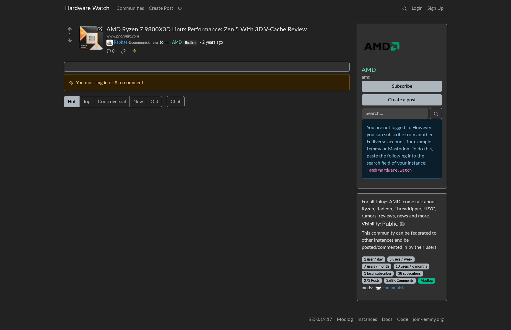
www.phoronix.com (122, 36)
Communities (130, 8)
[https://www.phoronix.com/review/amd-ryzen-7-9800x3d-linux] (91, 38)
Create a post (402, 99)
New (138, 101)
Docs (387, 319)
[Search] (404, 8)
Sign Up (435, 8)
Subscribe (402, 86)
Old (154, 101)
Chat (176, 101)
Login (417, 8)
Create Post (161, 8)
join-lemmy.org (428, 319)
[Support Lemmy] (180, 8)
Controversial (112, 101)
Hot (72, 101)
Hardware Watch (87, 8)
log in (102, 82)
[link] (123, 51)
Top (86, 101)
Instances (367, 319)
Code (402, 319)
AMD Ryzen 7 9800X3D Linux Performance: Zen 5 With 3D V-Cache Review (206, 29)
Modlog (427, 280)
